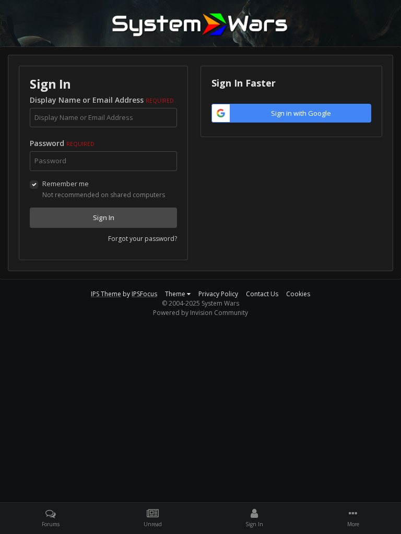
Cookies (298, 293)
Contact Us (262, 293)
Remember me (65, 183)
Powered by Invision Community (200, 312)
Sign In (103, 217)
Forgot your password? (142, 238)
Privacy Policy (218, 293)
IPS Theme (106, 293)
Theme (176, 293)
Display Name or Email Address (102, 100)
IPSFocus (144, 293)
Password (62, 143)
